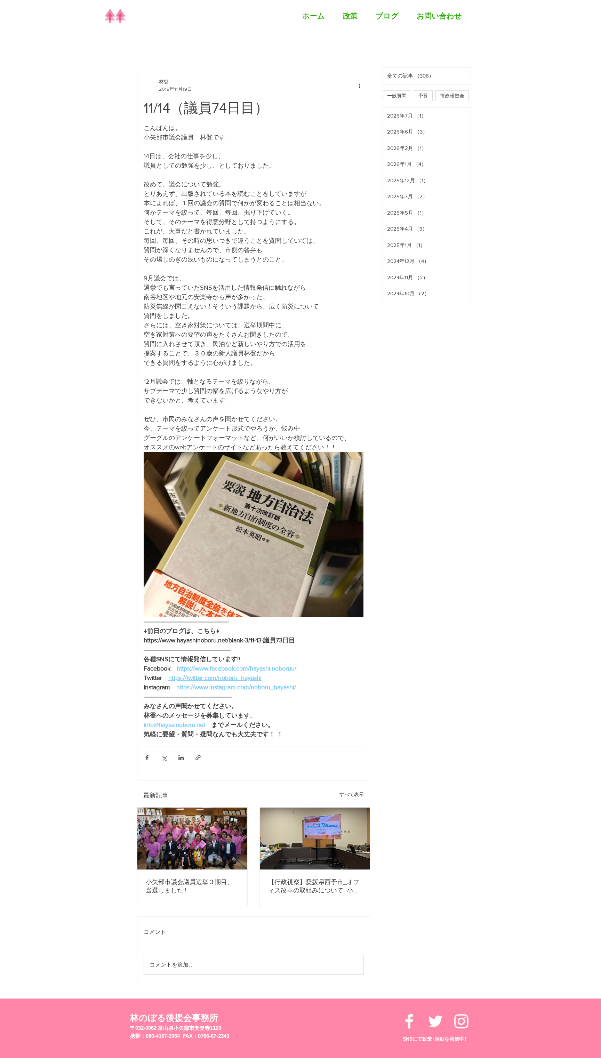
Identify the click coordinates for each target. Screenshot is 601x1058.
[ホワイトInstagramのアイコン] (461, 1021)
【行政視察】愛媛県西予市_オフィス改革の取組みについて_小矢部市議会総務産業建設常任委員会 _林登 (313, 887)
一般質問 (397, 95)
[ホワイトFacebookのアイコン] (409, 1021)
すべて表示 (351, 794)
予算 (423, 95)
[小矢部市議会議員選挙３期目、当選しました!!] (192, 838)
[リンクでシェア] (198, 757)
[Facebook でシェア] (147, 757)
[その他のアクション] (359, 85)
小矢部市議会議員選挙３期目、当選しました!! (189, 886)
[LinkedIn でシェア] (181, 757)
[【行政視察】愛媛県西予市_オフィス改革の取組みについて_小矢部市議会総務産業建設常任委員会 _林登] (315, 838)
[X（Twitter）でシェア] (164, 757)
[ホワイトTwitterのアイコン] (435, 1021)
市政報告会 (452, 95)
